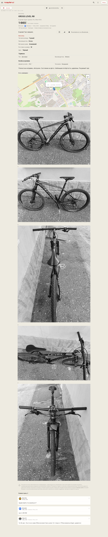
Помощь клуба (79, 487)
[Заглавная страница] (9, 1)
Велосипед (21, 13)
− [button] (88, 83)
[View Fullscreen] (88, 86)
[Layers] (87, 76)
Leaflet (81, 106)
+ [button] (88, 81)
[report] (78, 32)
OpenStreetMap (87, 106)
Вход (104, 2)
